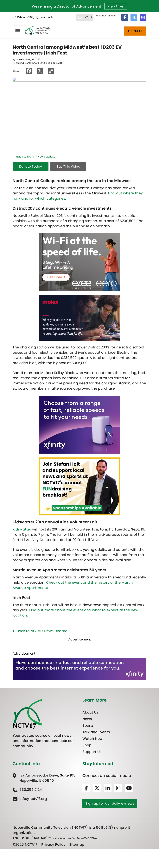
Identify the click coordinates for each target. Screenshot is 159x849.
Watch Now (92, 738)
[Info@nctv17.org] (30, 798)
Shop (86, 745)
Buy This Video (68, 166)
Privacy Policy (53, 844)
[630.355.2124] (27, 789)
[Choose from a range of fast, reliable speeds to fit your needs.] (79, 424)
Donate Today (30, 166)
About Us (90, 712)
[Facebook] (124, 17)
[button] (18, 30)
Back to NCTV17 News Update (35, 156)
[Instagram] (143, 17)
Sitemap (76, 844)
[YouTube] (129, 788)
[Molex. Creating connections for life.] (79, 317)
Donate (135, 31)
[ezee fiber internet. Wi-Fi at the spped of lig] (79, 262)
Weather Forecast (106, 15)
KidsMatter (22, 529)
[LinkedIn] (107, 788)
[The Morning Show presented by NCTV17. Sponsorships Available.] (79, 486)
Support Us (92, 751)
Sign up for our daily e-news (109, 803)
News (87, 718)
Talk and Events (96, 732)
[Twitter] (133, 17)
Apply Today (116, 6)
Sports (88, 725)
